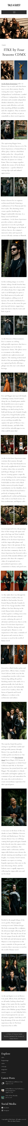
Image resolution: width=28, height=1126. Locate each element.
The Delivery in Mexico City (14, 1082)
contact (3, 1072)
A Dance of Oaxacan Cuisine (14, 1034)
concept (3, 1066)
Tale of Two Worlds (11, 1095)
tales (4, 45)
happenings (4, 1060)
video (3, 1063)
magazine (4, 1069)
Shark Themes (16, 1121)
